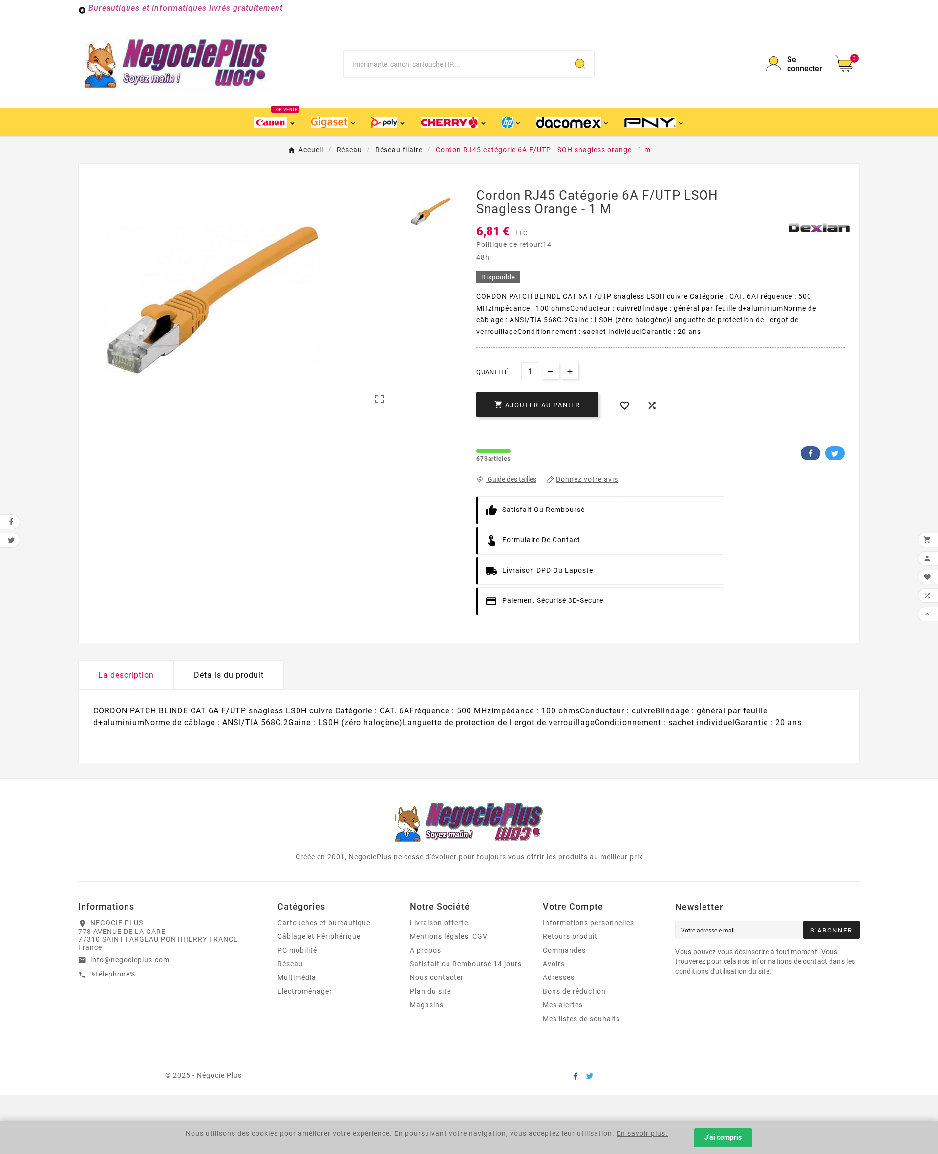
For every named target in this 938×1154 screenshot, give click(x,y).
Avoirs (554, 964)
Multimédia (296, 977)
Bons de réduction (574, 991)
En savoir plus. (642, 1133)
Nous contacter (437, 977)
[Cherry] (453, 122)
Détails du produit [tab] (229, 675)
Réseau (290, 964)
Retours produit (570, 936)
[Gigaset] (333, 122)
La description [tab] (126, 675)
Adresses (559, 977)
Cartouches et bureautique (323, 923)
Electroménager (304, 991)
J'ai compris (723, 1137)
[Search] (580, 64)
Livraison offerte (439, 923)
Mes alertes (563, 1005)
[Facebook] (575, 1076)
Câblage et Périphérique (319, 936)
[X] (589, 1076)
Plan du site (430, 991)
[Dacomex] (573, 122)
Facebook (810, 453)
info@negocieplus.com (130, 960)
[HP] (511, 122)
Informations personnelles (588, 923)
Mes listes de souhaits (581, 1018)
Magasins (427, 1005)
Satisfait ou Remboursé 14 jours (466, 964)
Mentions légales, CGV (449, 936)
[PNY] (654, 122)
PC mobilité (297, 950)
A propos (425, 950)
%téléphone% (112, 974)
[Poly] (388, 122)
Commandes (564, 950)
